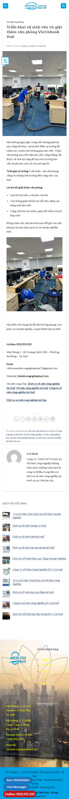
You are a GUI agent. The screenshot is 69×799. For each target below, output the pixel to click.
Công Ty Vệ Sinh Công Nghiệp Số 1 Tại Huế (38, 569)
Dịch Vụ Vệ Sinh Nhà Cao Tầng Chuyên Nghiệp (39, 558)
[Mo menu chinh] (5, 6)
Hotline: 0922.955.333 (19, 794)
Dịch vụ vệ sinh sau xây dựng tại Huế (33, 547)
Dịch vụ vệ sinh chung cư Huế (29, 525)
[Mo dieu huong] (63, 6)
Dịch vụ (45, 671)
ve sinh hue (41, 437)
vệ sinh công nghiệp (32, 434)
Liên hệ (45, 682)
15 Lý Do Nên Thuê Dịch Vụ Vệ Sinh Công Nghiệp (36, 582)
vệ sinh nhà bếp (54, 437)
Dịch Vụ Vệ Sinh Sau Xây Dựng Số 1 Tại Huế (38, 613)
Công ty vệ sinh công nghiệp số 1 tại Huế (36, 602)
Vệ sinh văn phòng (15, 22)
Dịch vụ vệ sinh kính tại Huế (28, 536)
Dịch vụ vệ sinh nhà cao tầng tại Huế (33, 592)
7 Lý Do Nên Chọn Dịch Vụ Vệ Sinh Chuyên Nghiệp (37, 515)
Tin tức (45, 677)
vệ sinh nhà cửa (13, 441)
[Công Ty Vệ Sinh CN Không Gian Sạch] (17, 658)
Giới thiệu (46, 665)
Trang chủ (46, 659)
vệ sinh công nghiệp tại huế (22, 437)
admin (42, 46)
